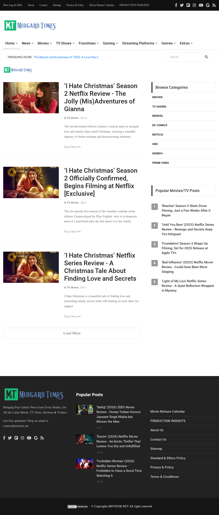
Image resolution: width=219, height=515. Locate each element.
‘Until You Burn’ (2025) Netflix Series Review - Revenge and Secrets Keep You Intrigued (188, 229)
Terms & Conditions (164, 477)
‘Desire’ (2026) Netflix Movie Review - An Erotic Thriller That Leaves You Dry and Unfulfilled (118, 441)
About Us (157, 430)
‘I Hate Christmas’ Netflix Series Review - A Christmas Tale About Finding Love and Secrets (100, 267)
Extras (184, 43)
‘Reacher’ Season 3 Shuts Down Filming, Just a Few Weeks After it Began (186, 210)
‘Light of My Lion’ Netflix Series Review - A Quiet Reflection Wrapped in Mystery (188, 285)
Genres (167, 43)
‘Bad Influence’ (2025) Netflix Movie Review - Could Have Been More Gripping (187, 267)
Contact (43, 5)
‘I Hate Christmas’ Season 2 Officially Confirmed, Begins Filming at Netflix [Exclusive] (101, 182)
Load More (72, 333)
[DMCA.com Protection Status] (78, 506)
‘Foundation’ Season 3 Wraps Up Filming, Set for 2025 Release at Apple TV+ (185, 248)
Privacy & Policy (75, 5)
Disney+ (157, 153)
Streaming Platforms (138, 43)
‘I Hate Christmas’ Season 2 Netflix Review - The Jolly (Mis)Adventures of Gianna (101, 97)
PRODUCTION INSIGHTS (134, 5)
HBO (155, 144)
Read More (70, 147)
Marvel (157, 115)
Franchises (87, 43)
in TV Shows (71, 118)
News (26, 43)
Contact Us (158, 439)
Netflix (157, 134)
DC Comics (159, 125)
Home (10, 43)
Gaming (109, 43)
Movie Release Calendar (101, 5)
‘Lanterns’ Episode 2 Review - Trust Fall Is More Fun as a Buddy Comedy (81, 62)
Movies (43, 43)
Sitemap (57, 5)
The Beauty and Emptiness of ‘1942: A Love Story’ (66, 57)
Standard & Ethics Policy (167, 458)
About (31, 5)
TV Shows (63, 43)
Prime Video (160, 162)
